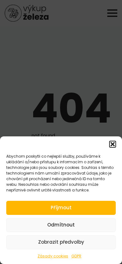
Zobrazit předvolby (61, 242)
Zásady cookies (53, 256)
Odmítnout (61, 224)
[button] (112, 144)
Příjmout (61, 207)
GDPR (76, 256)
